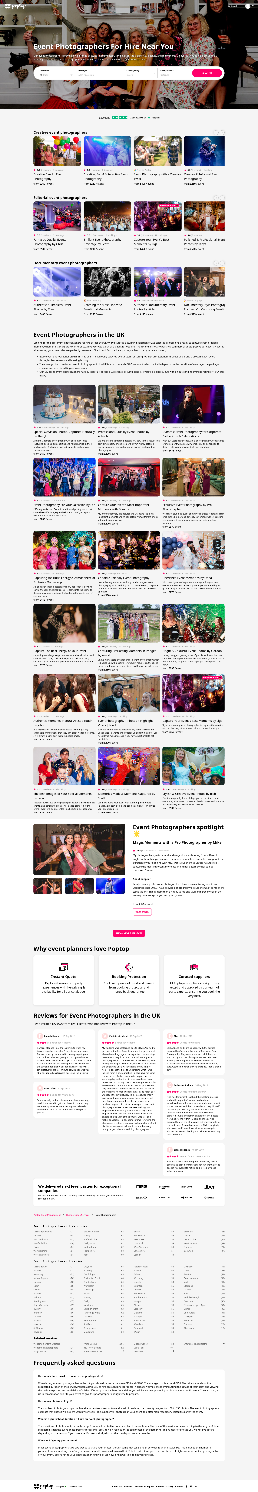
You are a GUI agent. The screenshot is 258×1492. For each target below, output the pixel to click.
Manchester (140, 1235)
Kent (86, 1254)
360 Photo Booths (92, 1347)
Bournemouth (191, 1278)
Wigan (137, 1331)
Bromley (37, 1312)
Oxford (36, 1289)
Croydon (88, 1266)
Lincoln (137, 1282)
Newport (138, 1301)
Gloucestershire (91, 1231)
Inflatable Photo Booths (195, 1343)
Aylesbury (38, 1274)
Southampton (140, 1297)
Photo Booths (90, 1343)
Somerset (188, 1231)
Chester (138, 1305)
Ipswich (138, 1289)
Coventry (37, 1331)
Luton (36, 1285)
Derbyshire (89, 1243)
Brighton (138, 1285)
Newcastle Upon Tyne (195, 1305)
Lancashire (139, 1250)
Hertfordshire (40, 1243)
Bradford (138, 1328)
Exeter (187, 1308)
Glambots (138, 1351)
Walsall (37, 1320)
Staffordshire (90, 1239)
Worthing (138, 1278)
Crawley (88, 1316)
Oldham (138, 1312)
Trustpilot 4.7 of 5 (69, 1486)
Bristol (137, 1231)
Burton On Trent (92, 1278)
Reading (88, 1270)
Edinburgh (189, 1312)
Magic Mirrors (40, 1351)
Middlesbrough (191, 1297)
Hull (186, 1293)
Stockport (138, 1316)
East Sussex (139, 1239)
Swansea (188, 1301)
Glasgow (188, 1316)
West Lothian (190, 1243)
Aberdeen (189, 1328)
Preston (188, 1274)
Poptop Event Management (47, 1215)
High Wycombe (41, 1305)
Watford (37, 1293)
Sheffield (88, 1324)
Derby (87, 1301)
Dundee (188, 1247)
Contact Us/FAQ (164, 1486)
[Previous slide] (216, 132)
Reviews (128, 1486)
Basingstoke (90, 1328)
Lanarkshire (190, 1239)
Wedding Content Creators (46, 1343)
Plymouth (188, 1320)
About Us (117, 1486)
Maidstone (89, 1331)
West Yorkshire (141, 1247)
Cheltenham (90, 1282)
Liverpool (138, 1243)
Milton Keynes (40, 1278)
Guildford (88, 1293)
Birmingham (39, 1301)
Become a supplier (144, 1486)
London (37, 1235)
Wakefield (138, 1324)
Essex (36, 1247)
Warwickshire (40, 1250)
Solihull (37, 1316)
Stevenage (89, 1289)
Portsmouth (139, 1320)
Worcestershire (41, 1254)
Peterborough (141, 1266)
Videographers (141, 1343)
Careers (179, 1486)
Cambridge (89, 1274)
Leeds (187, 1270)
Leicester (37, 1324)
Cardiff (137, 1254)
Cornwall (188, 1250)
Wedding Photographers (45, 1347)
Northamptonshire (42, 1231)
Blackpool (189, 1285)
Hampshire (89, 1250)
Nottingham (90, 1247)
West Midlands (40, 1239)
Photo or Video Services (77, 1215)
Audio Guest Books (93, 1351)
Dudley (36, 1308)
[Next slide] (222, 132)
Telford (137, 1270)
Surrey (87, 1235)
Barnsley (138, 1308)
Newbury (88, 1305)
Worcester (89, 1285)
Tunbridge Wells (92, 1312)
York (186, 1282)
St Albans (38, 1328)
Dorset (187, 1235)
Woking (87, 1297)
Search (234, 6)
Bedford (37, 1270)
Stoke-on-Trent (91, 1308)
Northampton (40, 1266)
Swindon (37, 1297)
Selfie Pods (139, 1347)
